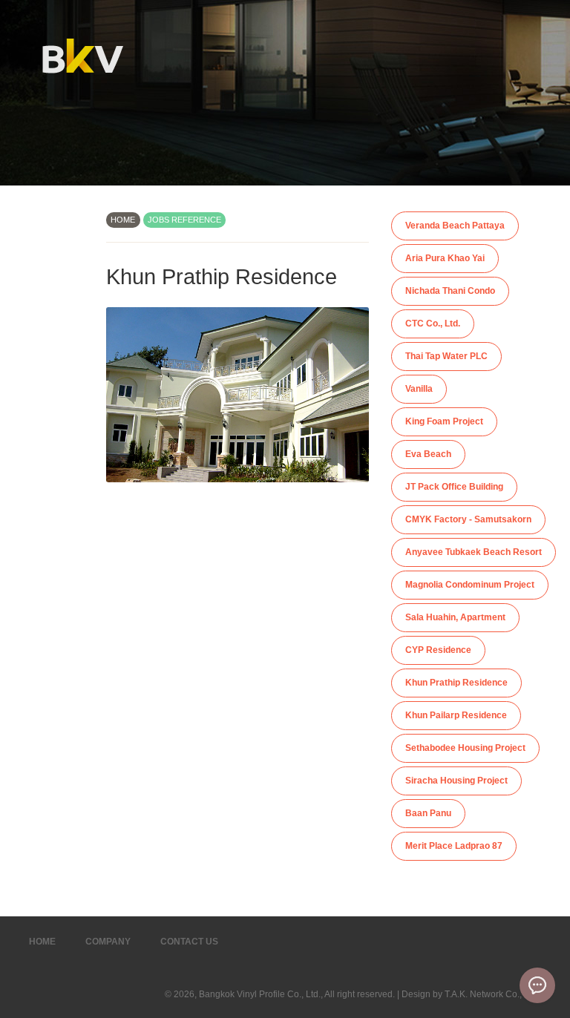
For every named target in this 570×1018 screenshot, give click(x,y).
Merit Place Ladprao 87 (453, 846)
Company (108, 941)
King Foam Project (444, 421)
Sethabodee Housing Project (465, 748)
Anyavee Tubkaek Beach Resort (473, 552)
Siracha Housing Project (456, 780)
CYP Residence (438, 650)
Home (42, 941)
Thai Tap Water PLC (446, 356)
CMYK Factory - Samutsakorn (468, 519)
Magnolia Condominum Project (469, 584)
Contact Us (189, 941)
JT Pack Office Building (454, 487)
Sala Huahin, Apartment (455, 617)
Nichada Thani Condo (450, 291)
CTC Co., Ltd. (432, 323)
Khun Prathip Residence (456, 682)
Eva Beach (428, 454)
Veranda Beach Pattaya (455, 225)
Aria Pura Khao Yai (445, 258)
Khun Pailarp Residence (456, 715)
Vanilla (419, 389)
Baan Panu (428, 813)
